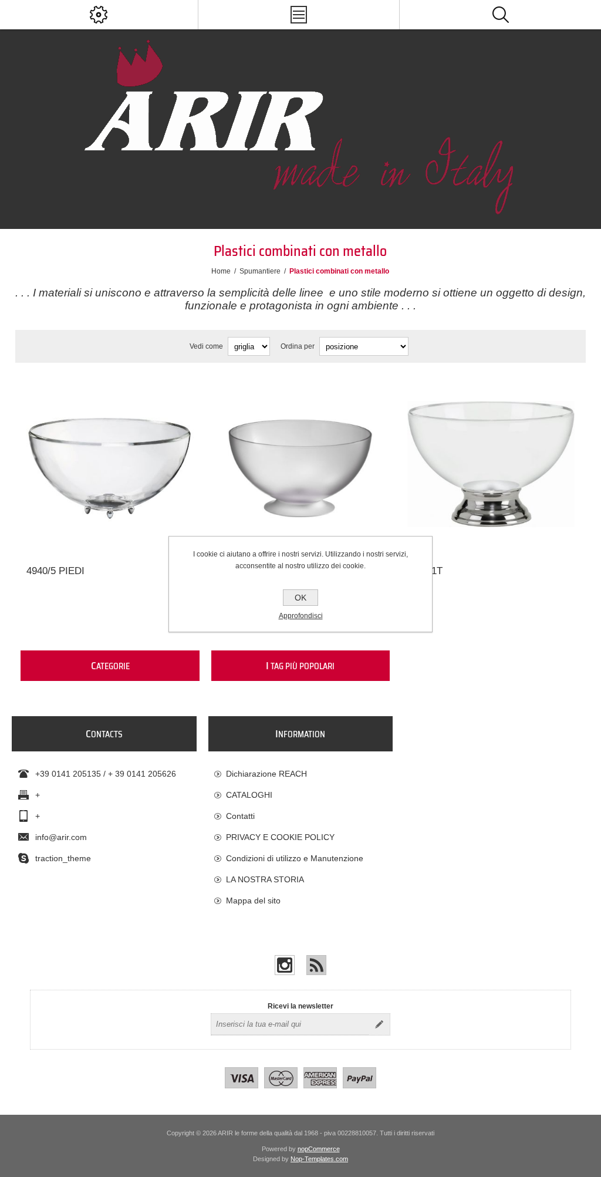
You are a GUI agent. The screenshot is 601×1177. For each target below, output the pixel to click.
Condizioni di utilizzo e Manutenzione (294, 858)
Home (221, 271)
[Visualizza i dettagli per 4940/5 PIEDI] (110, 464)
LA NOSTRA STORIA (265, 879)
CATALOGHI (249, 795)
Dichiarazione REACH (266, 773)
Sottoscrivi (379, 1024)
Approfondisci (301, 616)
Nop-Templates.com (319, 1158)
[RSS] (316, 965)
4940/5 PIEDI (55, 570)
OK (300, 597)
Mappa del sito (253, 900)
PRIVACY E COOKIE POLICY (280, 837)
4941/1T (425, 570)
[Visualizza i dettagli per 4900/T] (300, 464)
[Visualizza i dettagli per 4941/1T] (491, 464)
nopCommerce (319, 1148)
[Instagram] (284, 965)
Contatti (240, 816)
